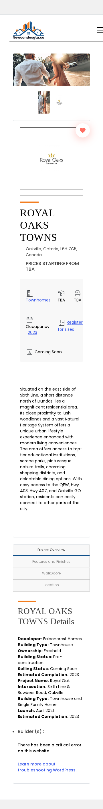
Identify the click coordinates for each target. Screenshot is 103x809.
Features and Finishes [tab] (51, 561)
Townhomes (38, 300)
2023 (32, 332)
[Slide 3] (59, 102)
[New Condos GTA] (28, 30)
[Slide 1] (44, 102)
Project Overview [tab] (51, 549)
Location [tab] (51, 584)
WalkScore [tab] (51, 573)
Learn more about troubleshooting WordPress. (47, 767)
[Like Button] (83, 130)
